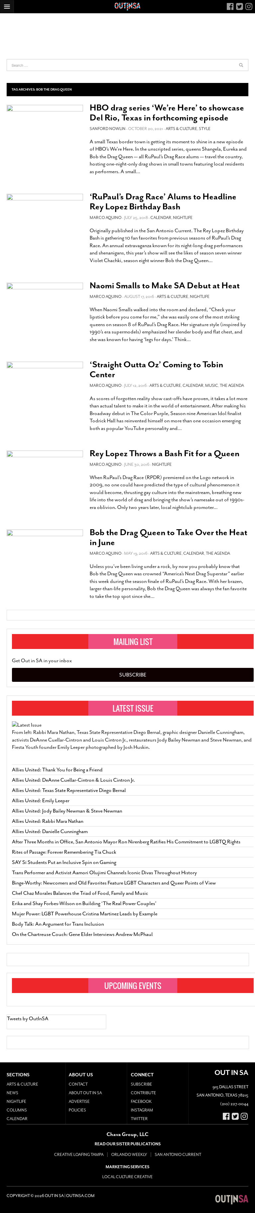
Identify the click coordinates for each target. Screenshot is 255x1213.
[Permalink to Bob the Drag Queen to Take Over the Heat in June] (45, 552)
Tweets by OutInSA (27, 1018)
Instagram (142, 1110)
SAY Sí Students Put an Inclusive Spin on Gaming (64, 862)
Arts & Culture (181, 128)
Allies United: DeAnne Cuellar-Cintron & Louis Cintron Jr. (74, 780)
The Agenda (232, 385)
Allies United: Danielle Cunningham (50, 831)
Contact (78, 1084)
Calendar (160, 217)
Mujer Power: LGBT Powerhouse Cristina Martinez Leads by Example (84, 913)
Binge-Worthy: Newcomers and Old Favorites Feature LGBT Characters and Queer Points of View (114, 883)
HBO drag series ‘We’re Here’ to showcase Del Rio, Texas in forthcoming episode (167, 112)
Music (211, 385)
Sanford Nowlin (108, 128)
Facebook (141, 1101)
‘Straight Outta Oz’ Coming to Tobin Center (156, 369)
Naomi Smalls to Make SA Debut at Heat (165, 285)
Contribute (143, 1093)
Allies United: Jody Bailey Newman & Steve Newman (67, 811)
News (12, 1093)
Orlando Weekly (129, 1154)
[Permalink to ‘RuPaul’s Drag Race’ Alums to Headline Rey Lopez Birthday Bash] (45, 217)
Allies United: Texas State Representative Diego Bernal (69, 790)
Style (205, 128)
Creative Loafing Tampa (79, 1154)
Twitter (139, 1118)
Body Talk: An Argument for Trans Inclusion (58, 924)
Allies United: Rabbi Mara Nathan (47, 821)
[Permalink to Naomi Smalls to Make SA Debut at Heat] (45, 305)
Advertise (79, 1101)
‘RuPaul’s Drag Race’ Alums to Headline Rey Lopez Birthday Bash (163, 201)
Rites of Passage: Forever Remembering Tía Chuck (64, 852)
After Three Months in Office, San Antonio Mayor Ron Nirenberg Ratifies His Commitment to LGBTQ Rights (126, 841)
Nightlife (183, 217)
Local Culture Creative (127, 1176)
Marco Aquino (106, 217)
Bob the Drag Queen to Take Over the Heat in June (168, 537)
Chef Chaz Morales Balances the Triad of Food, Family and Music (80, 893)
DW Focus (127, 6)
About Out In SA (85, 1093)
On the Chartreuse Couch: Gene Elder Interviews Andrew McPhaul (82, 934)
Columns (17, 1110)
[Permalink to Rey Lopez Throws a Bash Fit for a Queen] (45, 472)
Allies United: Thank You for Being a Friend (57, 769)
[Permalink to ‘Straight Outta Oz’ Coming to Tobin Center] (45, 384)
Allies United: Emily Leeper (40, 800)
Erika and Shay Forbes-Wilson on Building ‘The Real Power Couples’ (84, 903)
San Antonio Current (178, 1154)
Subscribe (132, 675)
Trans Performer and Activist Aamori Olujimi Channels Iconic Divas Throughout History (104, 872)
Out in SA (231, 1199)
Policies (77, 1110)
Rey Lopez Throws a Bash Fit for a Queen (164, 453)
